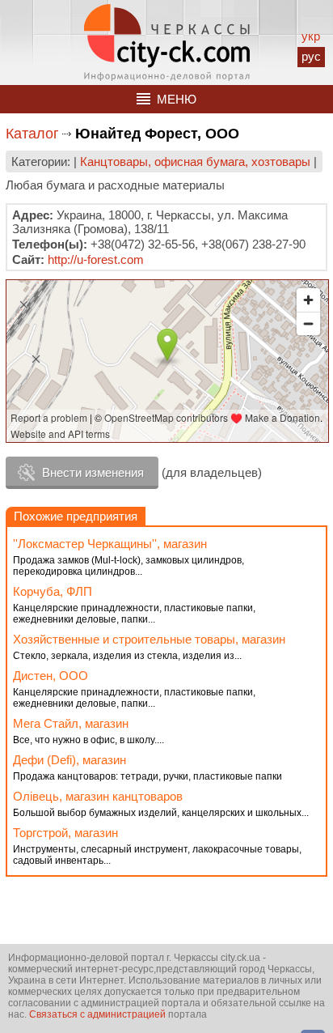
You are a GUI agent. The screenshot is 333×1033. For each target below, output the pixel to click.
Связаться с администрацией (97, 1014)
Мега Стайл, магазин (71, 723)
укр (310, 36)
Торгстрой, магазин (65, 833)
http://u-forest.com (96, 259)
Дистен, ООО (50, 675)
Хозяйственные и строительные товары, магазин (149, 639)
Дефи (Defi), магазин (69, 760)
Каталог (32, 133)
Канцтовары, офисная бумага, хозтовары (195, 161)
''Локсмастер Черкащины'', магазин (110, 544)
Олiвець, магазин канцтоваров (98, 796)
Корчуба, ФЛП (52, 591)
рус (311, 56)
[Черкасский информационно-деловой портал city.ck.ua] (167, 42)
